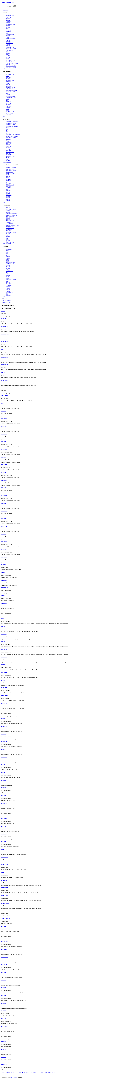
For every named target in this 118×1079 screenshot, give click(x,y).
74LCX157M (4, 687)
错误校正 (8, 275)
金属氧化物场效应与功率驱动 (13, 225)
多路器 (7, 261)
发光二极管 (8, 153)
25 (28, 1072)
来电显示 (8, 53)
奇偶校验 (8, 258)
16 (16, 1072)
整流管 (7, 83)
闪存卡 (7, 130)
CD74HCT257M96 (5, 903)
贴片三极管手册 (10, 74)
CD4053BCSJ (4, 657)
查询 (15, 6)
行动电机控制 (9, 223)
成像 (7, 33)
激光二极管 (8, 150)
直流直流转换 (9, 229)
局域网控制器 (9, 43)
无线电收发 (8, 17)
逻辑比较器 (8, 266)
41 (50, 1072)
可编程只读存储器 (10, 124)
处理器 (7, 239)
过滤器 (7, 37)
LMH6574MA (4, 603)
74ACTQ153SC (4, 1026)
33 (39, 1072)
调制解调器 (8, 31)
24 (27, 1072)
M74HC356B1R (4, 395)
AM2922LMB (4, 495)
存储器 (7, 127)
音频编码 (8, 199)
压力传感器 (8, 187)
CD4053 (2, 618)
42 (52, 1072)
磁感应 (7, 189)
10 (8, 1072)
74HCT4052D (4, 949)
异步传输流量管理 (10, 60)
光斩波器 (8, 144)
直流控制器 (8, 230)
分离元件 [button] (5, 68)
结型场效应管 (9, 89)
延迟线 (7, 278)
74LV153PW (4, 1064)
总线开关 (8, 291)
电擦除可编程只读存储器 (12, 136)
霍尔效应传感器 (10, 185)
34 (41, 1072)
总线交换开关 (9, 292)
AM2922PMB (4, 526)
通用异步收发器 (10, 15)
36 (43, 1072)
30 (35, 1072)
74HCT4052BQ (4, 941)
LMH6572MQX (4, 587)
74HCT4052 (3, 934)
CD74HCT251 (4, 849)
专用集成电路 (9, 172)
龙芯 (7, 238)
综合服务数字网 (10, 34)
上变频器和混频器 (10, 173)
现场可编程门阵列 (10, 169)
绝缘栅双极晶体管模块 (11, 90)
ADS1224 (3, 372)
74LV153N (3, 1057)
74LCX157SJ (4, 703)
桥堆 (7, 100)
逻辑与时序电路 (10, 263)
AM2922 (3, 403)
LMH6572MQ (4, 580)
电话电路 (8, 20)
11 (9, 1072)
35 (42, 1072)
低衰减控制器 (9, 226)
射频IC (7, 177)
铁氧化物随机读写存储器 (12, 121)
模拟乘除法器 (9, 113)
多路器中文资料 (7, 302)
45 (56, 1072)
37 (45, 1072)
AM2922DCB (4, 418)
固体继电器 (8, 81)
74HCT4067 (3, 980)
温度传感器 (8, 186)
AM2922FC (3, 441)
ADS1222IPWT (4, 364)
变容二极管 (8, 77)
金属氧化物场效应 (10, 87)
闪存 (7, 132)
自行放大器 (8, 103)
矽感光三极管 (9, 143)
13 (12, 1072)
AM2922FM (3, 457)
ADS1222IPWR (4, 357)
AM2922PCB (4, 511)
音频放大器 (8, 110)
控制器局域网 (9, 50)
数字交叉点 (8, 45)
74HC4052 (3, 718)
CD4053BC (3, 626)
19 (20, 1072)
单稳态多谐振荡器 (10, 262)
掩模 (7, 129)
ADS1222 (3, 349)
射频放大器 (8, 104)
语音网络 (8, 23)
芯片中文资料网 (7, 300)
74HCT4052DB (4, 957)
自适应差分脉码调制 (11, 67)
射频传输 (8, 25)
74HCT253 (3, 787)
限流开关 (8, 233)
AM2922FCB (4, 449)
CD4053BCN (4, 649)
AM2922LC (3, 472)
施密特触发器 (9, 271)
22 (24, 1072)
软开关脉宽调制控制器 (11, 213)
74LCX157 (3, 680)
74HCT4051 (3, 926)
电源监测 (8, 219)
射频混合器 (8, 84)
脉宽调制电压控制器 (11, 209)
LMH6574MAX (4, 611)
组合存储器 (8, 139)
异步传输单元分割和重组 (12, 63)
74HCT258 (3, 826)
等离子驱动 (8, 142)
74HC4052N (3, 749)
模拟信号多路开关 (10, 111)
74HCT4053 (3, 972)
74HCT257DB (4, 803)
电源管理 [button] (5, 202)
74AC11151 (3, 564)
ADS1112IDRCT (4, 341)
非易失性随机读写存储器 (12, 126)
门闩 (7, 269)
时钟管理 (8, 286)
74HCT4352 (3, 995)
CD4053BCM (4, 641)
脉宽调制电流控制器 (11, 232)
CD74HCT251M (4, 864)
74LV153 (3, 1034)
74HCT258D (3, 834)
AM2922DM (3, 426)
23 (26, 1072)
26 (30, 1072)
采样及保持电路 (10, 193)
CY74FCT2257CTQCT (6, 918)
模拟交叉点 (8, 58)
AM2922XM (3, 549)
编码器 (7, 54)
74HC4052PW (4, 757)
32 (38, 1072)
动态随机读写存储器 (11, 137)
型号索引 (5, 298)
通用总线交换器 (10, 249)
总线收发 (8, 56)
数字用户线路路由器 (11, 48)
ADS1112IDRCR (5, 334)
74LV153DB (3, 1049)
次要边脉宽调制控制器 (11, 215)
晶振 (7, 252)
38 (46, 1072)
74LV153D (3, 1041)
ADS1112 (3, 311)
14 (13, 1072)
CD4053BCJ (3, 634)
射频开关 (8, 175)
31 (37, 1072)
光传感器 (8, 147)
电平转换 (8, 268)
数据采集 (8, 196)
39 (48, 1072)
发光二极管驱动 (10, 152)
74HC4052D (3, 734)
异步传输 (8, 64)
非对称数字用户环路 (11, 66)
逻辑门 (7, 272)
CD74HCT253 (4, 872)
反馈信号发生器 (10, 228)
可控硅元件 (8, 78)
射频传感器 (8, 86)
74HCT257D (3, 795)
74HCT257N (3, 811)
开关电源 (8, 218)
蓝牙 (7, 182)
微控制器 (8, 27)
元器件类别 (6, 296)
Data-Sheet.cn (7, 2)
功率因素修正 (9, 222)
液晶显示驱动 (9, 154)
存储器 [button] (5, 116)
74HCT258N (3, 841)
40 (49, 1072)
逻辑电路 (8, 265)
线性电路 (8, 107)
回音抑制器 (8, 44)
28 (33, 1072)
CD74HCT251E (4, 857)
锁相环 (7, 259)
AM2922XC (3, 534)
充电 (7, 235)
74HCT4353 (3, 1003)
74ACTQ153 (3, 1010)
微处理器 (8, 241)
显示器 (7, 157)
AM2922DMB (4, 434)
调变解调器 (8, 179)
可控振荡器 (8, 284)
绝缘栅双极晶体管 (10, 91)
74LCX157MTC (4, 695)
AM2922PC (3, 503)
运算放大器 (8, 106)
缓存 (7, 140)
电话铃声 (8, 212)
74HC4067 (3, 772)
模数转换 (8, 200)
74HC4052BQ (4, 726)
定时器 (7, 251)
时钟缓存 (8, 288)
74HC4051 (3, 711)
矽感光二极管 (9, 146)
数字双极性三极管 (10, 96)
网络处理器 (8, 30)
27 (31, 1072)
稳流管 (7, 99)
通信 (7, 51)
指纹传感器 (8, 183)
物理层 (7, 28)
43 (53, 1072)
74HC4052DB (4, 741)
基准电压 (8, 192)
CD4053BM (3, 664)
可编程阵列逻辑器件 (11, 167)
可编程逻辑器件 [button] (7, 162)
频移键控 (8, 35)
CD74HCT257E (4, 887)
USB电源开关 (9, 210)
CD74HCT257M (4, 895)
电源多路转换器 (10, 220)
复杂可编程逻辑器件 (11, 170)
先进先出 (8, 133)
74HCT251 (3, 780)
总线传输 (8, 289)
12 (11, 1072)
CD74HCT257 (4, 880)
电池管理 (8, 236)
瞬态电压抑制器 (10, 80)
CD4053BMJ (4, 672)
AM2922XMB (4, 557)
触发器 (7, 273)
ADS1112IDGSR (4, 318)
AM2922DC (3, 411)
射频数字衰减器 (10, 180)
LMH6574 (3, 595)
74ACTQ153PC (4, 1018)
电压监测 (8, 208)
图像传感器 (8, 190)
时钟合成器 (8, 285)
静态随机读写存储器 (11, 123)
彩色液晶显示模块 (10, 156)
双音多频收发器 (10, 47)
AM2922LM (3, 487)
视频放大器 (8, 101)
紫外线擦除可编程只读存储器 (13, 134)
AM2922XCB (4, 541)
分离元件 (8, 94)
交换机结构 (8, 21)
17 (18, 1072)
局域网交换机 (9, 41)
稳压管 (7, 76)
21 (23, 1072)
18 (19, 1072)
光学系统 (8, 149)
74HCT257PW (4, 818)
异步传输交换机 (10, 61)
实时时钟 (8, 256)
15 (15, 1072)
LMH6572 (3, 572)
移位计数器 (8, 282)
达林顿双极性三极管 (11, 97)
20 (22, 1072)
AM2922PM (3, 518)
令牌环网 (8, 18)
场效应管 (8, 93)
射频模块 (8, 176)
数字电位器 (8, 195)
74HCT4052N (4, 964)
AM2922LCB (4, 480)
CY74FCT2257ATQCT (6, 910)
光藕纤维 (8, 160)
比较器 (7, 109)
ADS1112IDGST (4, 326)
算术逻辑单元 (9, 295)
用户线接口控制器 (10, 24)
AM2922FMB (4, 464)
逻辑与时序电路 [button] (7, 243)
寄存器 (7, 255)
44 (54, 1072)
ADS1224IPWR (4, 380)
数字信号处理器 (10, 242)
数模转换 (8, 197)
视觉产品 (8, 159)
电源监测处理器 (10, 216)
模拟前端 (8, 57)
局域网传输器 (9, 40)
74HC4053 (3, 764)
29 (34, 1072)
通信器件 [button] (5, 10)
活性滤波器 (8, 114)
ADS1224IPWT (4, 388)
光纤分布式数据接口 (11, 38)
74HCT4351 (3, 987)
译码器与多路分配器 (11, 279)
